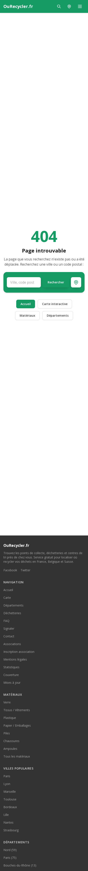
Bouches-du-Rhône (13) (19, 865)
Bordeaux (10, 807)
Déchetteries (12, 613)
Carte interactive (54, 304)
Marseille (9, 791)
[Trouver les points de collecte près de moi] (69, 6)
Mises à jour (12, 682)
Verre (7, 702)
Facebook (10, 570)
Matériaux (27, 315)
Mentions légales (15, 659)
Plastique (9, 718)
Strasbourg (11, 830)
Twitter (25, 570)
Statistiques (11, 667)
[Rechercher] (59, 6)
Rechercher (56, 282)
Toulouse (9, 799)
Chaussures (11, 741)
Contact (8, 636)
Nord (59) (10, 850)
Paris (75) (9, 858)
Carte (7, 598)
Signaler (8, 628)
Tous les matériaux (16, 756)
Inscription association (18, 652)
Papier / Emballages (17, 725)
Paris (6, 776)
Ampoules (10, 749)
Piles (6, 733)
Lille (6, 815)
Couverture (11, 675)
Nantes (8, 822)
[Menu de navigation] (80, 6)
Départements (58, 315)
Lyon (6, 784)
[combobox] (24, 282)
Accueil (26, 304)
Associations (12, 644)
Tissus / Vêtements (16, 710)
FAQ (6, 621)
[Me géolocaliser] (76, 282)
